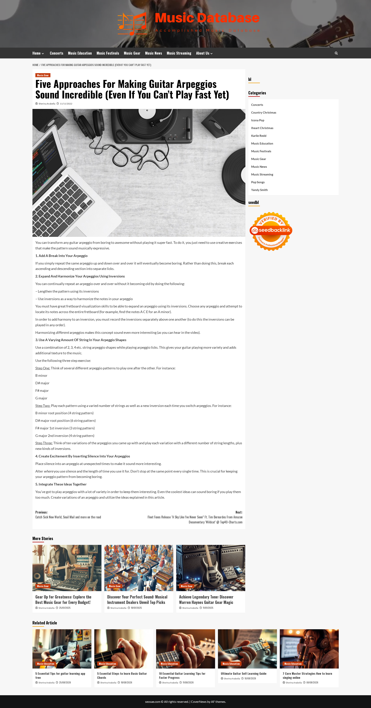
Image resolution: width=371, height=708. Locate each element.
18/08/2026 (126, 682)
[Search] (336, 53)
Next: (195, 517)
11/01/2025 (208, 607)
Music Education (80, 53)
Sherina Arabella (47, 103)
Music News (153, 53)
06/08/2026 (312, 682)
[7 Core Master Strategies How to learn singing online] (309, 649)
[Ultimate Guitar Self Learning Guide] (247, 649)
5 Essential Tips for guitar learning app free (60, 675)
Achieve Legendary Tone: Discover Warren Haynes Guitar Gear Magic (206, 599)
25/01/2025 (65, 607)
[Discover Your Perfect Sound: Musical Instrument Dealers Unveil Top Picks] (138, 568)
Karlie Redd (258, 135)
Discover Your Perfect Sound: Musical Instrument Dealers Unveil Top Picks (137, 599)
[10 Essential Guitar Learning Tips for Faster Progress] (185, 649)
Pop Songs (258, 182)
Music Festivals (108, 53)
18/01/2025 (136, 607)
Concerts (56, 53)
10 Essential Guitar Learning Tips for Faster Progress (182, 675)
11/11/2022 (66, 103)
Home (36, 53)
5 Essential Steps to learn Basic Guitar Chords (122, 675)
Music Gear (132, 53)
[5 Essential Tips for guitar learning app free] (61, 649)
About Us (202, 53)
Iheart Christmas (262, 128)
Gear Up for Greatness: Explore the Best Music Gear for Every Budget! (63, 599)
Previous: (68, 515)
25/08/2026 (65, 682)
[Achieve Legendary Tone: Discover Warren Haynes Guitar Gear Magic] (210, 568)
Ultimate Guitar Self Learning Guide (243, 673)
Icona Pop (257, 120)
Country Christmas (263, 112)
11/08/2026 (188, 682)
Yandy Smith (259, 190)
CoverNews (199, 701)
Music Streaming (179, 53)
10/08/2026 (250, 678)
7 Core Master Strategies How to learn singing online (307, 675)
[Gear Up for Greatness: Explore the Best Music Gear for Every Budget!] (66, 568)
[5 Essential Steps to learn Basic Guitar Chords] (123, 649)
